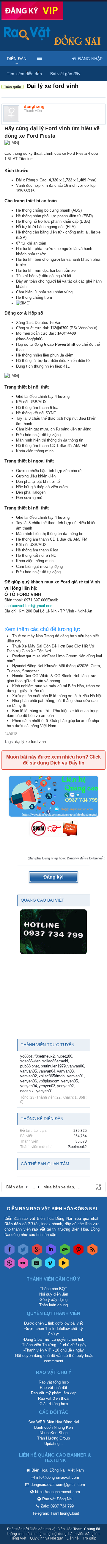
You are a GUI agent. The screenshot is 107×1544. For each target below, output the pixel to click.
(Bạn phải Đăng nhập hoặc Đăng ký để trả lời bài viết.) (67, 858)
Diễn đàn (16, 58)
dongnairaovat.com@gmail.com (58, 1484)
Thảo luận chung (53, 1305)
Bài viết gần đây (65, 73)
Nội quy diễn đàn (53, 1294)
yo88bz (26, 1056)
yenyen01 (44, 1091)
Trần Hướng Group (53, 1438)
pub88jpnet (29, 1066)
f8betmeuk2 (44, 1056)
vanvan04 (47, 1071)
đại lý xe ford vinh (30, 741)
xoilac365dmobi (52, 1076)
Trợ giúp (89, 1538)
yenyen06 (28, 1081)
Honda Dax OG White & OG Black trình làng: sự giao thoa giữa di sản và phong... (51, 678)
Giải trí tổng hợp (54, 1404)
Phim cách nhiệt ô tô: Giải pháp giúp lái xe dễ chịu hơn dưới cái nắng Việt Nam (53, 723)
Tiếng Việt (18, 1538)
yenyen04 (28, 1086)
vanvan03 (65, 1071)
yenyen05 (69, 1081)
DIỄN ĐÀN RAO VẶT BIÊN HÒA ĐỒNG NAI (52, 1208)
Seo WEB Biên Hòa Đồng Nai (53, 1422)
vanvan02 (28, 1076)
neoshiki (27, 1091)
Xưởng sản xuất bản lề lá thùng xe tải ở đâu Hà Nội (57, 696)
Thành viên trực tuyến (47, 1044)
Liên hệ (73, 1538)
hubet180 (64, 1056)
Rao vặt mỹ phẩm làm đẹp (53, 1393)
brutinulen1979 (53, 1066)
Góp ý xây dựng (53, 1299)
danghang (34, 106)
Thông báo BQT (53, 1289)
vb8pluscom (49, 1081)
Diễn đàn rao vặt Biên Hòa (51, 1529)
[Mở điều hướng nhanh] (98, 1187)
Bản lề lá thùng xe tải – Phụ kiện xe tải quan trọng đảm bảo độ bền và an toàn (52, 713)
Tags (8, 741)
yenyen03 (47, 1086)
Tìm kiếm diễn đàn (24, 73)
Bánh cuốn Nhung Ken (53, 1427)
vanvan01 (75, 1076)
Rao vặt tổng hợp (54, 1382)
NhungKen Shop (53, 1433)
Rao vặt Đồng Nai (57, 1499)
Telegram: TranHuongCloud (55, 1513)
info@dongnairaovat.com (57, 1477)
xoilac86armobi (55, 1061)
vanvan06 (75, 1066)
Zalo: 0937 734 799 (57, 1506)
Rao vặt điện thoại (53, 1398)
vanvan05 (28, 1071)
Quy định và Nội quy (46, 1538)
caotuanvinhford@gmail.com (29, 605)
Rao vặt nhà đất (53, 1387)
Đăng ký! (53, 876)
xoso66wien (30, 1061)
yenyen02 (65, 1086)
